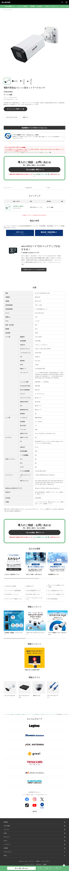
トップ (5, 714)
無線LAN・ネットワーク (26, 714)
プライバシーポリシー (45, 861)
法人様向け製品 (18, 714)
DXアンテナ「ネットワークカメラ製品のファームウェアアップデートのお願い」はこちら (27, 152)
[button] (34, 829)
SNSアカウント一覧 (23, 861)
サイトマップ (31, 861)
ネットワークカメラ (8, 9)
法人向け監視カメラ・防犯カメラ (39, 714)
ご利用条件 (37, 861)
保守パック (25, 117)
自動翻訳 (44, 864)
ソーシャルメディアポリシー (29, 864)
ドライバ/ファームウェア (11, 117)
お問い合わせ (38, 864)
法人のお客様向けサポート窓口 (40, 174)
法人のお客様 (10, 714)
